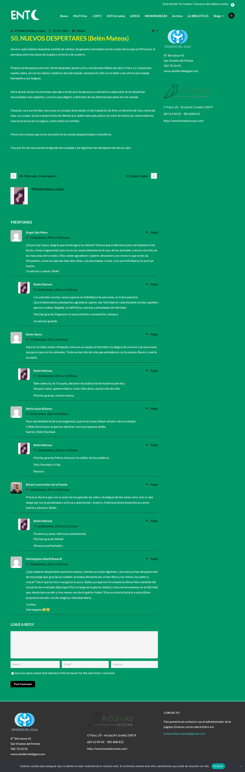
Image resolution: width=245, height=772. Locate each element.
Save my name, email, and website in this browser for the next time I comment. (64, 673)
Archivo (177, 16)
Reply (154, 232)
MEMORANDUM (156, 16)
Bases (64, 16)
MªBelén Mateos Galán (29, 30)
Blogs (217, 16)
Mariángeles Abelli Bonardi (44, 559)
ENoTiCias (80, 16)
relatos (81, 30)
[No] (240, 766)
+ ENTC (97, 16)
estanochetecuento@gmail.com (184, 733)
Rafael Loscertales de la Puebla (46, 484)
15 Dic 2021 (61, 30)
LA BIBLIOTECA (198, 16)
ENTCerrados (116, 16)
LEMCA (135, 16)
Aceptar (218, 766)
